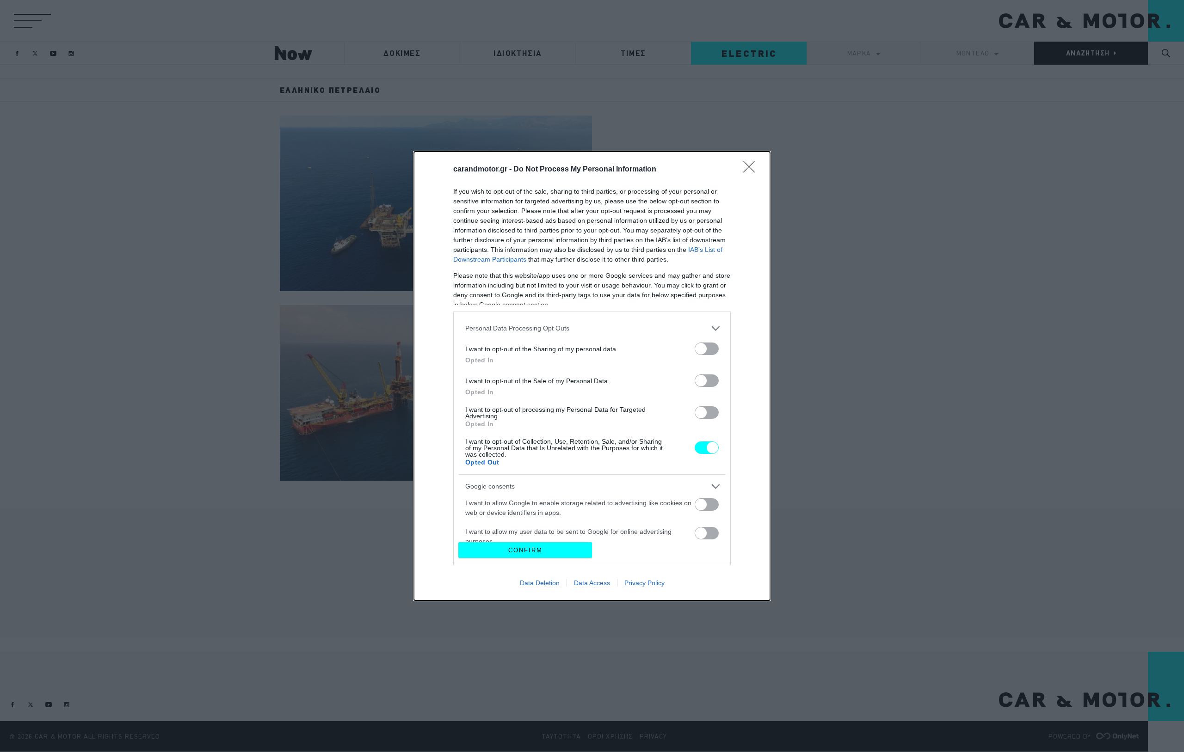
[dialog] (592, 376)
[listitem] (592, 328)
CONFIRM (525, 550)
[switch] (707, 348)
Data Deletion (540, 583)
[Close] (752, 169)
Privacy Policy (644, 583)
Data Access (592, 583)
